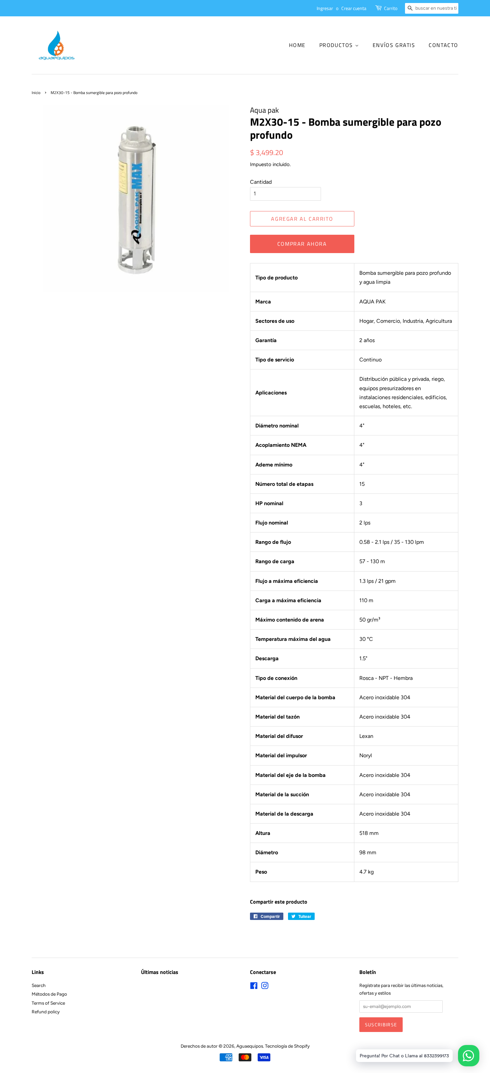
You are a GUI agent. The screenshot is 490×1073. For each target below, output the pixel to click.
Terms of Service (48, 1003)
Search (39, 985)
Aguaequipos (249, 1046)
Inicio (36, 92)
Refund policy (46, 1011)
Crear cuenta (353, 8)
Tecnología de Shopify (287, 1046)
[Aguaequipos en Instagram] (264, 987)
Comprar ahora (302, 244)
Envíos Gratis (394, 45)
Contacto (443, 45)
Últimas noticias (159, 972)
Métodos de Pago (49, 994)
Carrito (390, 8)
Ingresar (325, 8)
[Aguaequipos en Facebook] (254, 987)
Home (297, 45)
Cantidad (261, 182)
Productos (337, 45)
